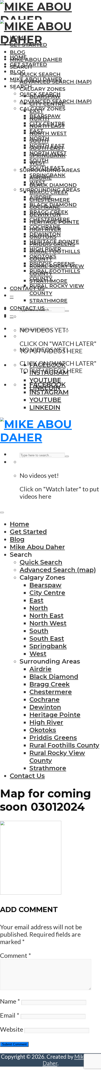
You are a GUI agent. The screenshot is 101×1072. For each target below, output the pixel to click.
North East (47, 145)
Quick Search (40, 74)
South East (46, 168)
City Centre (47, 123)
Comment (15, 955)
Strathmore (48, 300)
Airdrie (40, 197)
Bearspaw (45, 116)
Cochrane (44, 227)
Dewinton (45, 234)
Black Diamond (53, 185)
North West (48, 133)
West (37, 182)
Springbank (47, 175)
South (39, 160)
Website (11, 1029)
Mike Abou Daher (36, 59)
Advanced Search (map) (56, 101)
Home (18, 57)
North (39, 138)
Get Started (28, 64)
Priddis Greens (52, 264)
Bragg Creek (48, 212)
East (36, 131)
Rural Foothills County (64, 745)
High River (45, 249)
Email (9, 1015)
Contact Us (27, 288)
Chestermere (49, 219)
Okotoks (42, 256)
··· (11, 296)
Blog (17, 52)
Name (10, 1001)
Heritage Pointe (54, 241)
